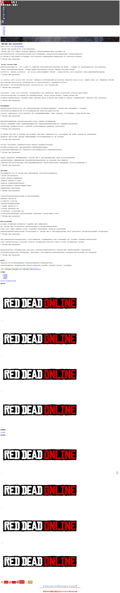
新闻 (5, 15)
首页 (5, 8)
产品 (5, 11)
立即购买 (4, 24)
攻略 (6, 13)
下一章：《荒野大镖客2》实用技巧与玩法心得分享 (29, 269)
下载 (5, 16)
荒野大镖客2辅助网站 (19, 46)
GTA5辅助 (2, 432)
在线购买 (5, 277)
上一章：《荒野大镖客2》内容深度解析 (9, 269)
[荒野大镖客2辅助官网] (9, 5)
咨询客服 (5, 274)
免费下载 (5, 275)
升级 (6, 18)
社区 (5, 9)
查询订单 (5, 278)
